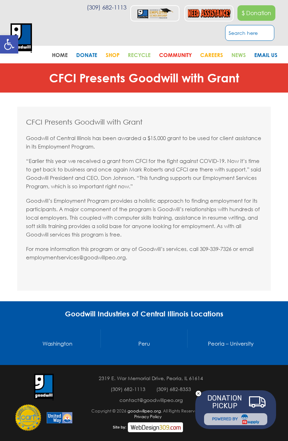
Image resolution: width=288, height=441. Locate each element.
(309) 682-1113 (106, 7)
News (238, 55)
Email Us (265, 55)
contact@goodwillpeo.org (151, 400)
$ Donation (256, 13)
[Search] (271, 33)
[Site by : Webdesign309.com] (148, 427)
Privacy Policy (148, 416)
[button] (9, 44)
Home (60, 55)
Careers (211, 55)
